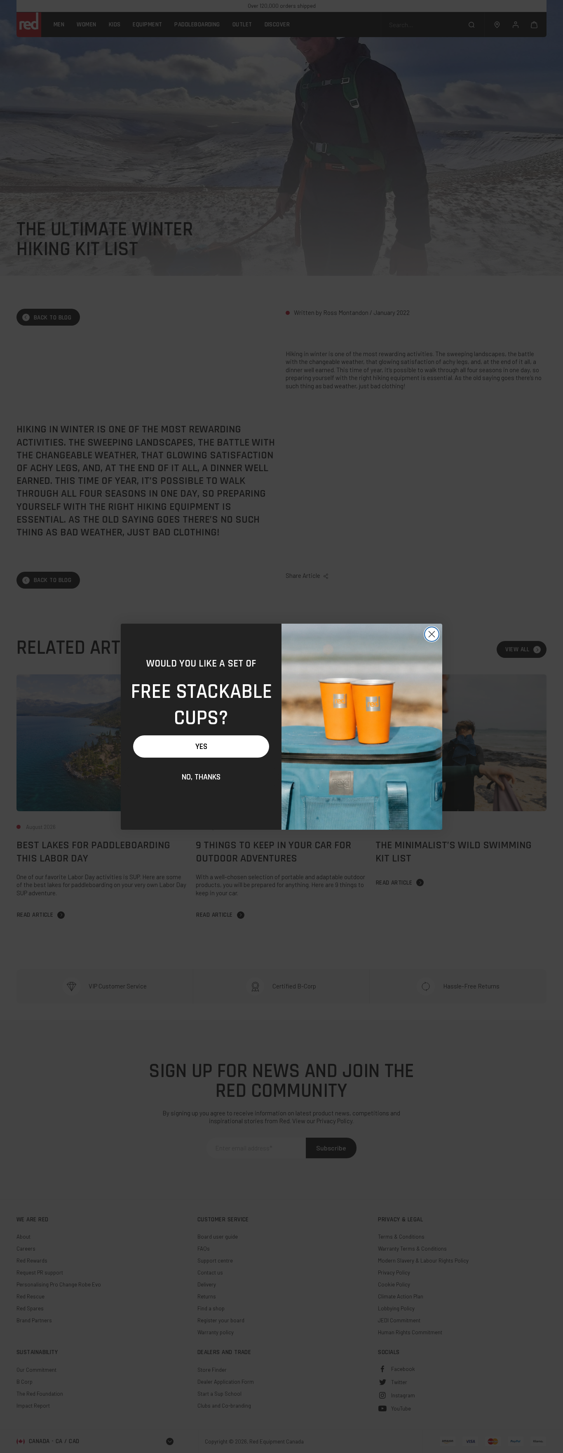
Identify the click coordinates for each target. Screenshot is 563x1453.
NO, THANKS (201, 777)
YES (201, 746)
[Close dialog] (432, 634)
